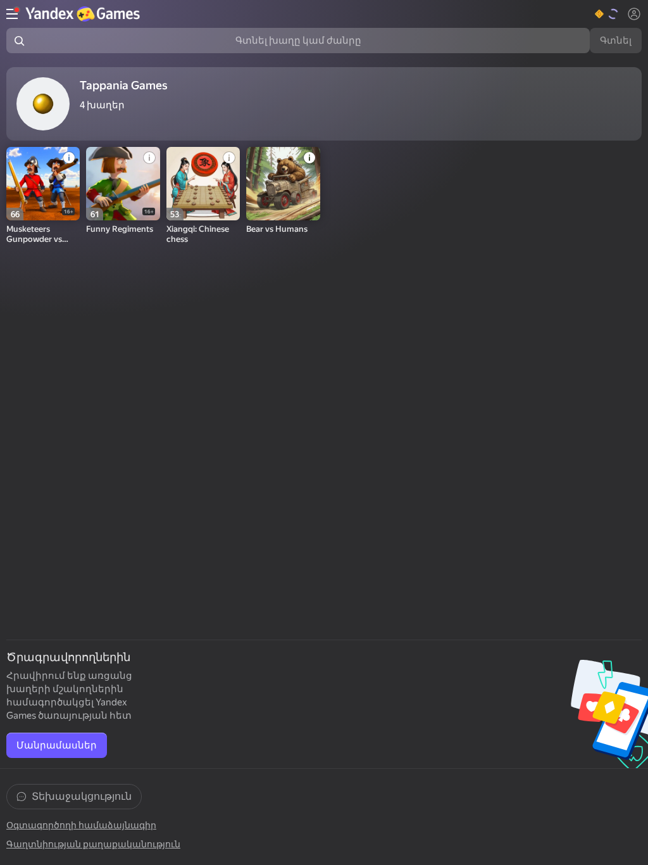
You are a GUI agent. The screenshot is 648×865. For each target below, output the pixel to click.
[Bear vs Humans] (283, 183)
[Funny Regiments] (122, 183)
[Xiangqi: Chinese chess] (203, 183)
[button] (607, 14)
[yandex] (84, 14)
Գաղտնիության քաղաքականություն (93, 844)
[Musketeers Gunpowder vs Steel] (43, 183)
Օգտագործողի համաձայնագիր (81, 825)
